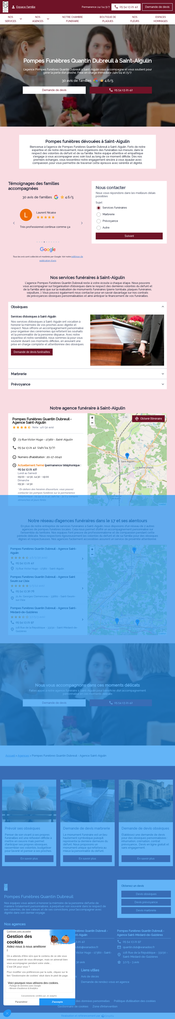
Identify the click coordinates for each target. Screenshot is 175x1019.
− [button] (92, 423)
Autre (106, 227)
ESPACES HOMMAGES (161, 19)
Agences (23, 755)
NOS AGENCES (37, 19)
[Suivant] (81, 223)
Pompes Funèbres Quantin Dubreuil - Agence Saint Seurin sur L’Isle (42, 579)
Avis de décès (90, 976)
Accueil (10, 755)
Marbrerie (109, 214)
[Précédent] (14, 223)
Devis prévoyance (146, 902)
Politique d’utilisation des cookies (135, 1001)
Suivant (129, 235)
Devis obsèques (146, 894)
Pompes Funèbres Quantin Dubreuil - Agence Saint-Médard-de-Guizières (43, 610)
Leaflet (162, 504)
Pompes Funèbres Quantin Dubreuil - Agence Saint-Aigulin (43, 550)
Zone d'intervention (104, 1006)
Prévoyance (110, 221)
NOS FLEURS (134, 19)
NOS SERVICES (10, 19)
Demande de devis (157, 7)
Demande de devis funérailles (32, 352)
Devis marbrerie (146, 910)
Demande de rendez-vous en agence (105, 982)
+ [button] (92, 418)
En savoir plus (29, 858)
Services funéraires (115, 207)
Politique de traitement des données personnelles (77, 1001)
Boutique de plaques (108, 19)
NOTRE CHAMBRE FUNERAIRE (72, 19)
